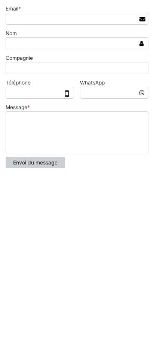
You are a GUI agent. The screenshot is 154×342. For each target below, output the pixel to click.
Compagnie (19, 58)
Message (18, 107)
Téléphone (18, 83)
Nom (11, 33)
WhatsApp (92, 83)
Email (13, 9)
